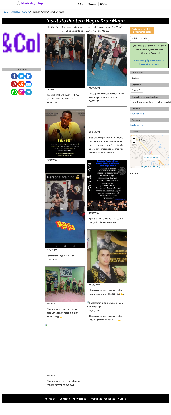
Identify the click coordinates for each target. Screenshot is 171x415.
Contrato (65, 398)
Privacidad (80, 398)
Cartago (26, 12)
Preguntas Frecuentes (102, 398)
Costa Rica (15, 12)
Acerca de (50, 398)
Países (104, 4)
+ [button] (134, 138)
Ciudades (92, 4)
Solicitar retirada (139, 38)
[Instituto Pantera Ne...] (150, 152)
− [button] (134, 142)
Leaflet (137, 167)
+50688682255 (138, 113)
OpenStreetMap (155, 167)
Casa (81, 4)
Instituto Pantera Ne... (151, 157)
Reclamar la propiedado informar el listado (142, 30)
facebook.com (137, 125)
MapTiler (145, 167)
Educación (136, 90)
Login (122, 398)
